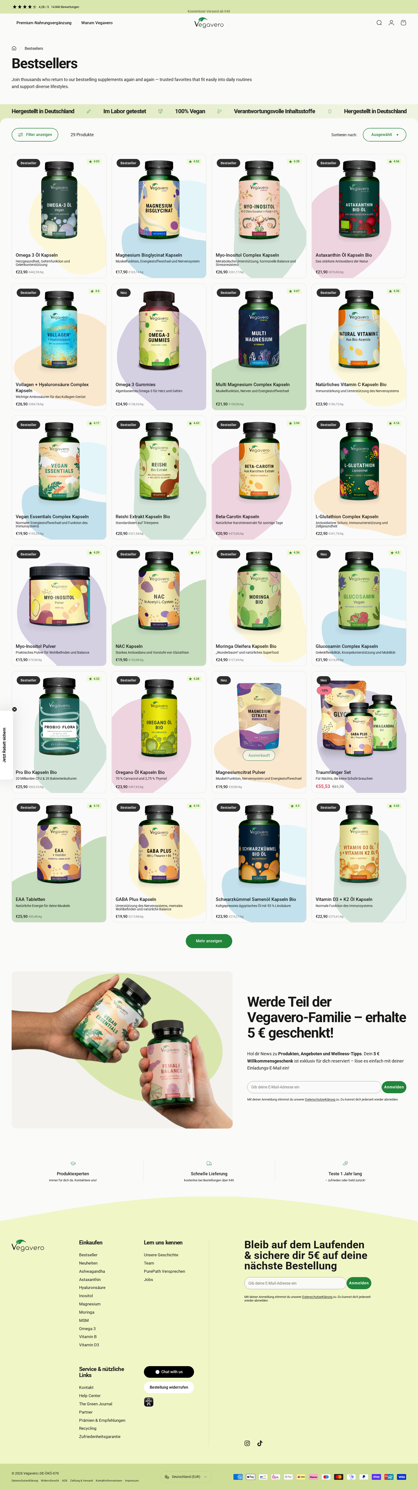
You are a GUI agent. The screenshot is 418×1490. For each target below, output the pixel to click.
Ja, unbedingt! (209, 754)
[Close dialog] (264, 697)
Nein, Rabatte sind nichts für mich (209, 768)
